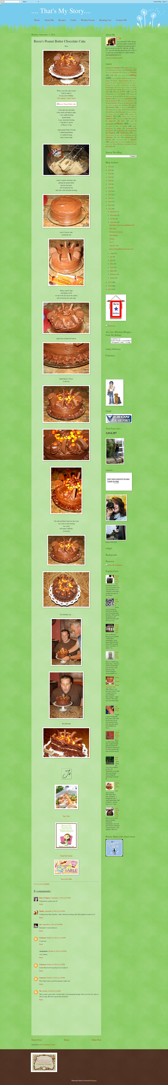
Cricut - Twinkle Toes (122, 85)
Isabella (134, 105)
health (107, 103)
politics (110, 126)
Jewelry (112, 107)
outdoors (109, 118)
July (111, 257)
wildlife (128, 142)
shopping (111, 132)
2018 (110, 188)
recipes (119, 128)
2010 (110, 286)
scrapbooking (132, 130)
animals (108, 68)
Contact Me (121, 20)
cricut (113, 78)
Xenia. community (125, 144)
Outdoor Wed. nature (128, 116)
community (115, 72)
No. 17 (112, 242)
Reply (41, 904)
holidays (114, 103)
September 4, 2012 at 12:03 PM (55, 911)
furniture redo (119, 98)
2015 (110, 198)
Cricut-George (128, 89)
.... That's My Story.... (61, 10)
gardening (129, 98)
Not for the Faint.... (117, 709)
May (111, 264)
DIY (123, 91)
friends (117, 96)
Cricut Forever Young (123, 87)
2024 (110, 166)
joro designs (122, 107)
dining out (116, 92)
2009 (110, 289)
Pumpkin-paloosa (117, 786)
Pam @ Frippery (45, 898)
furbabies (109, 98)
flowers (132, 94)
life (129, 107)
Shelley (41, 911)
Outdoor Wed (111, 116)
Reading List (105, 20)
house (126, 105)
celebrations (111, 70)
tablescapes (109, 137)
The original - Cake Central (66, 98)
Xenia (115, 144)
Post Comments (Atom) (47, 1045)
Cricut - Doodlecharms (123, 78)
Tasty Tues (66, 816)
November (113, 215)
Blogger (93, 1080)
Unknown (42, 938)
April (112, 267)
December (113, 211)
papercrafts (112, 121)
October (113, 219)
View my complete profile (114, 58)
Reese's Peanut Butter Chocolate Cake (121, 249)
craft (111, 75)
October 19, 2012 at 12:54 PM (56, 938)
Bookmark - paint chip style (117, 628)
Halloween (131, 101)
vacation (133, 139)
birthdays (126, 68)
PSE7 (117, 126)
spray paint (120, 135)
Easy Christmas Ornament (117, 812)
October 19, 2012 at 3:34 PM (51, 991)
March (112, 271)
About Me (49, 20)
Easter (132, 92)
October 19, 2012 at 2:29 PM (56, 978)
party (132, 121)
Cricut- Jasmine (117, 89)
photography (110, 124)
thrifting (108, 139)
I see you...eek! (114, 245)
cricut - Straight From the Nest (121, 83)
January (112, 278)
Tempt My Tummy (66, 856)
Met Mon (127, 110)
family (123, 94)
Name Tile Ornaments (117, 579)
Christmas (129, 70)
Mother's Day (112, 114)
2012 (110, 209)
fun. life (123, 96)
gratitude (122, 101)
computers (124, 72)
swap (133, 135)
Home (37, 20)
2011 (110, 282)
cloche (107, 72)
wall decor (121, 142)
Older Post (96, 1039)
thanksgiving (129, 137)
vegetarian (112, 142)
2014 (110, 202)
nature (122, 114)
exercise (116, 94)
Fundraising (131, 96)
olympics (131, 114)
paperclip (134, 119)
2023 (110, 170)
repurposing (121, 130)
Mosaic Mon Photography (118, 112)
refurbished (129, 128)
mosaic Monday (132, 112)
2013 (110, 205)
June (111, 260)
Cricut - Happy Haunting (121, 81)
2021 (110, 177)
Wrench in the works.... (117, 232)
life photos (119, 110)
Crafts (73, 20)
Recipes (62, 20)
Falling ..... (113, 239)
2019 (110, 184)
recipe (125, 126)
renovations (109, 130)
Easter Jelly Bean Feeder (117, 656)
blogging (134, 68)
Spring (127, 135)
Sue (40, 924)
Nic (40, 991)
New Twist (113, 228)
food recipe (109, 96)
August (112, 253)
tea (118, 137)
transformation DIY (121, 139)
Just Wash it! (117, 601)
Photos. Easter (133, 124)
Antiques (116, 67)
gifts (107, 101)
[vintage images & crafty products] (114, 856)
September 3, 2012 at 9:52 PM (60, 898)
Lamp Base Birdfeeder (117, 735)
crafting (133, 75)
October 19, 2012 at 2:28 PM (56, 964)
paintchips (119, 119)
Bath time (116, 758)
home (121, 103)
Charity (120, 70)
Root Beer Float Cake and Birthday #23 (122, 225)
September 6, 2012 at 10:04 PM (52, 924)
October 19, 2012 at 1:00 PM (57, 951)
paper (126, 118)
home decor (129, 103)
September (113, 222)
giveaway (114, 101)
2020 (110, 180)
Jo (120, 38)
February (113, 274)
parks (123, 121)
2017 (110, 191)
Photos (120, 123)
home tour (118, 105)
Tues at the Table (66, 879)
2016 (110, 195)
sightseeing (124, 132)
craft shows (121, 75)
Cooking (133, 72)
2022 (110, 173)
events (108, 94)
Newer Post (36, 1039)
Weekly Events (88, 20)
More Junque (114, 235)
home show (109, 105)
